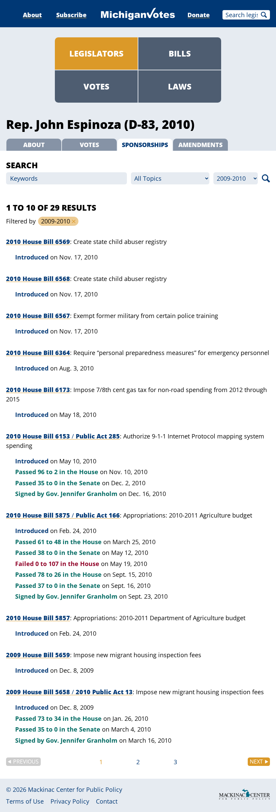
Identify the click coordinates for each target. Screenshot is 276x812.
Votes (96, 86)
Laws (180, 86)
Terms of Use (25, 801)
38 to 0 (48, 553)
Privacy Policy (69, 801)
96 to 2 (48, 472)
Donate (198, 15)
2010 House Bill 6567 (38, 316)
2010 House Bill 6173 (38, 390)
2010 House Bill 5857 (38, 618)
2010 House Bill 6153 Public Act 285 (63, 436)
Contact (106, 801)
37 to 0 (48, 585)
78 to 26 (49, 574)
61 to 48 (49, 542)
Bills (180, 53)
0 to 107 (47, 564)
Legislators (96, 53)
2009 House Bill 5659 (38, 655)
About (32, 15)
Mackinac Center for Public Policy (75, 789)
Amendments (200, 145)
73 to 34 (49, 718)
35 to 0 (48, 483)
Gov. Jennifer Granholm (81, 494)
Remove (73, 221)
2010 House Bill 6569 (38, 242)
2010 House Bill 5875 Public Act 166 (63, 515)
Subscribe (71, 15)
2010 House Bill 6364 (38, 353)
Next (256, 761)
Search (264, 15)
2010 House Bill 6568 (38, 279)
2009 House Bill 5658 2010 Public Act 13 (69, 692)
